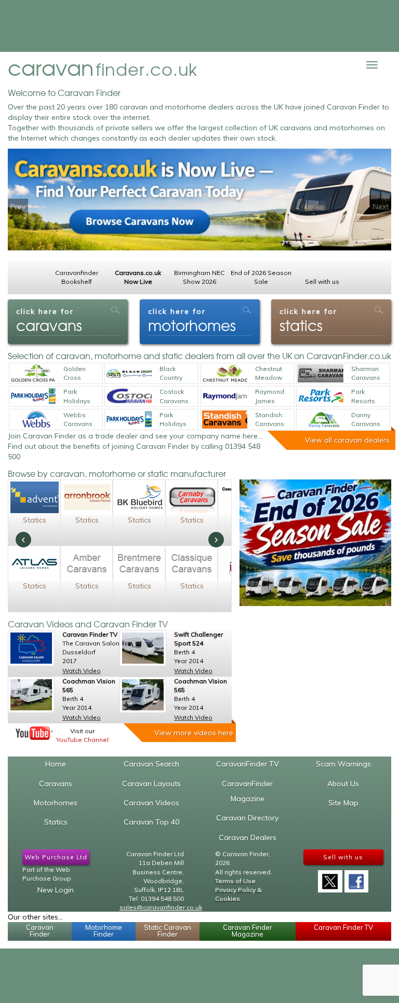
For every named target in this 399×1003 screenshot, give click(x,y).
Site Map (343, 802)
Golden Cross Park (74, 373)
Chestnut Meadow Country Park (268, 373)
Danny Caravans (365, 419)
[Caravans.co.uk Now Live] (199, 204)
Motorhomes (55, 802)
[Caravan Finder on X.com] (330, 878)
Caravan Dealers (247, 837)
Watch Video (81, 671)
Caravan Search (151, 763)
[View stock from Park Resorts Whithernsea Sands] (320, 396)
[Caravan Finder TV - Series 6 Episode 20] (31, 648)
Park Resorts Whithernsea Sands (370, 396)
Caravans (55, 783)
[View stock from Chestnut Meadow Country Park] (225, 373)
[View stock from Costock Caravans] (129, 396)
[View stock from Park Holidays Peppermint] (129, 419)
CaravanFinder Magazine (247, 791)
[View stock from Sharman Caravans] (320, 373)
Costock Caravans (174, 396)
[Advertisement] (199, 26)
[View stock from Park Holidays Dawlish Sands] (33, 396)
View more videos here (193, 732)
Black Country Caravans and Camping (174, 373)
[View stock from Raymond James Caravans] (225, 396)
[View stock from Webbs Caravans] (33, 419)
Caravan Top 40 (151, 822)
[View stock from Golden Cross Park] (33, 373)
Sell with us (343, 857)
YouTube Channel (82, 740)
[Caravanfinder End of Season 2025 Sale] (316, 542)
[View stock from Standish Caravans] (225, 419)
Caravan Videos (151, 802)
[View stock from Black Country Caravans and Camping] (129, 373)
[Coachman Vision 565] (31, 694)
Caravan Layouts (151, 783)
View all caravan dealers (347, 440)
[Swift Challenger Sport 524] (143, 648)
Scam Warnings (343, 763)
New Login (55, 890)
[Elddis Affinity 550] (143, 694)
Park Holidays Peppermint (177, 420)
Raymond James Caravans (269, 396)
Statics (34, 520)
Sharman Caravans (365, 373)
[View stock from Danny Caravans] (320, 419)
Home (55, 763)
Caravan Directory (247, 817)
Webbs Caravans (77, 419)
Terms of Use (235, 881)
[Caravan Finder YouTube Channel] (34, 733)
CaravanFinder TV (247, 763)
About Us (343, 783)
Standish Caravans (269, 419)
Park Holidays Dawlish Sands (76, 396)
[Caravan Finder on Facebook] (356, 878)
